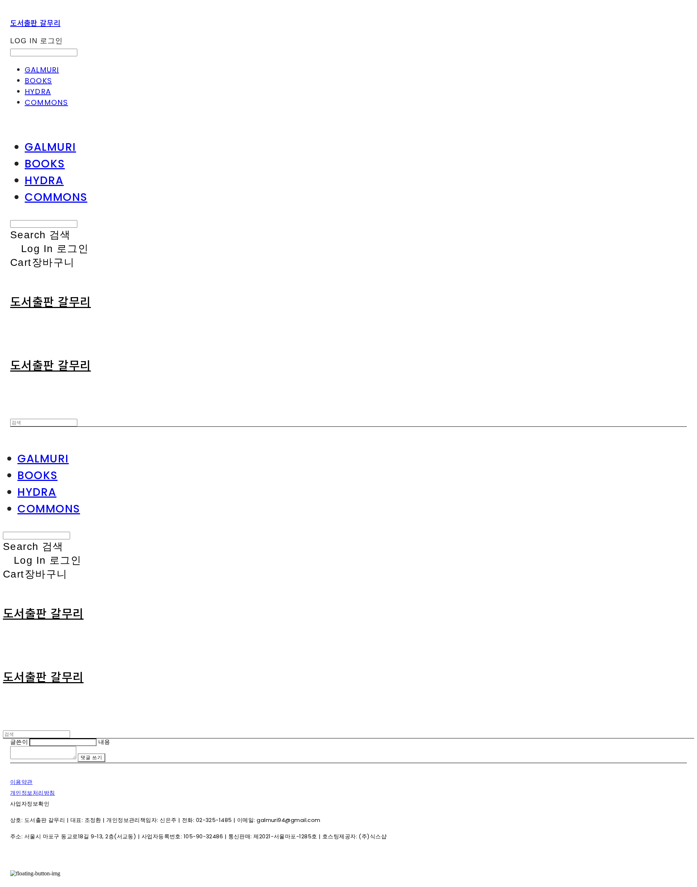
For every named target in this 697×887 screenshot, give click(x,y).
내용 (104, 742)
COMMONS (46, 102)
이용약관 (21, 782)
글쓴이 (19, 742)
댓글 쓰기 (91, 757)
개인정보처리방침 (32, 793)
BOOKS (38, 81)
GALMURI (42, 70)
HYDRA (38, 91)
